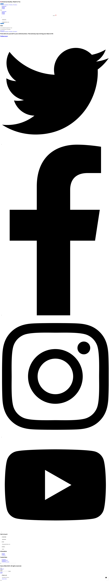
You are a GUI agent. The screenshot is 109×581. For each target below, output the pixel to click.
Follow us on (4, 36)
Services (3, 7)
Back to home (2, 30)
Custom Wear (4, 6)
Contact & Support (5, 560)
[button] (2, 3)
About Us (3, 553)
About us (3, 12)
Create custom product (5, 561)
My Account (4, 559)
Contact (3, 8)
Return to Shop (4, 578)
